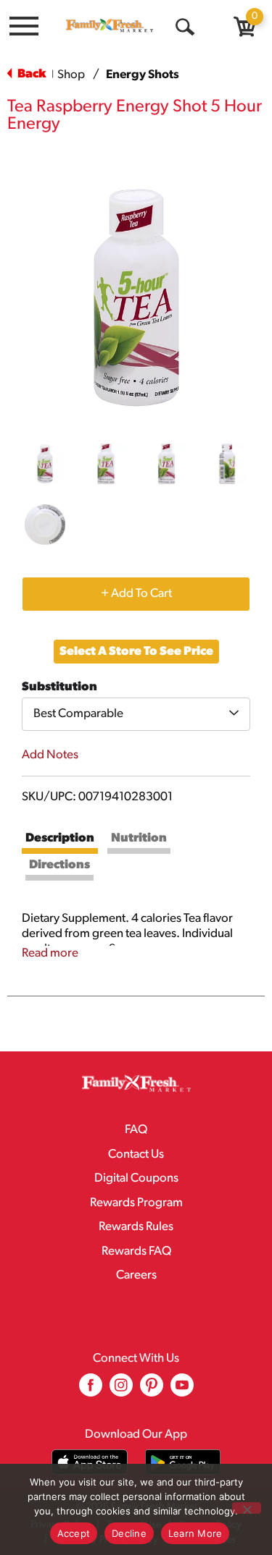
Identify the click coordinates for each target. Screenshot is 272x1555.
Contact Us (136, 1154)
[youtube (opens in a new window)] (182, 1390)
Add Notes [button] (50, 755)
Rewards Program (136, 1203)
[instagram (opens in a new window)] (121, 1390)
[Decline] (246, 1508)
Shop (71, 75)
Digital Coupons (136, 1178)
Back (30, 74)
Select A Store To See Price (136, 651)
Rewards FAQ (136, 1251)
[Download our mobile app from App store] (89, 1462)
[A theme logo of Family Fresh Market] (109, 25)
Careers (136, 1275)
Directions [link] (59, 865)
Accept (74, 1533)
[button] (45, 464)
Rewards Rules (136, 1227)
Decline (129, 1533)
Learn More (195, 1533)
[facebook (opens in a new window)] (90, 1390)
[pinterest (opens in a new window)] (151, 1390)
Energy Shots (142, 75)
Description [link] (59, 838)
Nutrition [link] (139, 838)
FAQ (136, 1130)
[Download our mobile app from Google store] (183, 1462)
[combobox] (136, 714)
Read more (50, 953)
